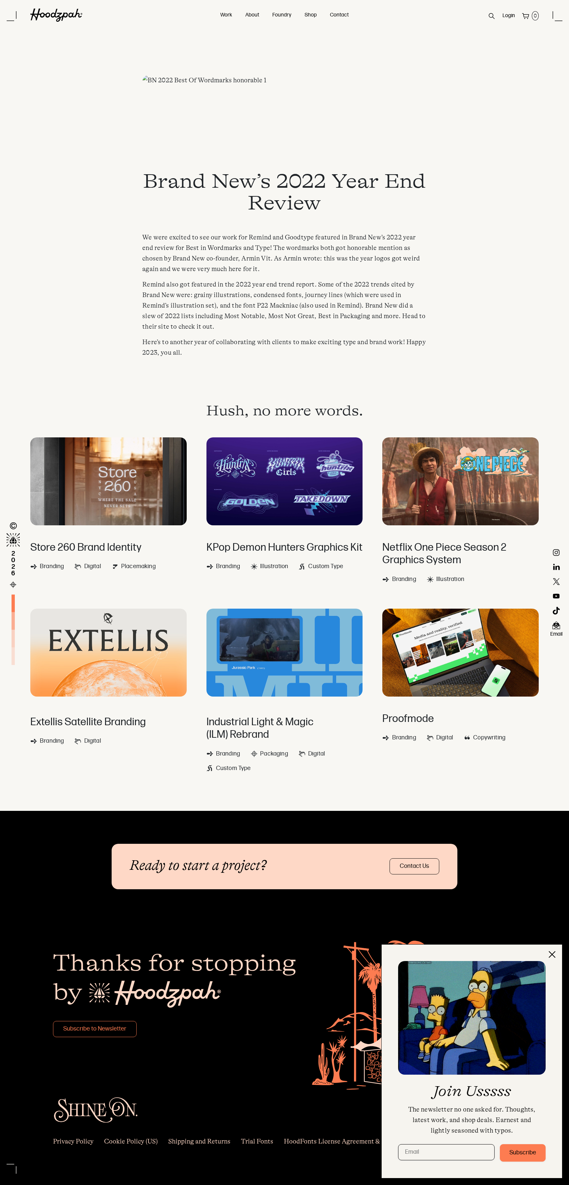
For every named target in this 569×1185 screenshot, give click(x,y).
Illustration (274, 567)
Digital (92, 567)
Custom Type (325, 567)
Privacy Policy (73, 1141)
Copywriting (489, 738)
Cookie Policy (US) (131, 1141)
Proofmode (408, 719)
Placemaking (138, 567)
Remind (260, 237)
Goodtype (299, 237)
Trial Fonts (257, 1141)
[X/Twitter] (556, 581)
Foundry (281, 15)
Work (226, 15)
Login (508, 15)
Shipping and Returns (199, 1141)
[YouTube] (556, 596)
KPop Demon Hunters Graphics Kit (284, 548)
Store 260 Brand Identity (86, 548)
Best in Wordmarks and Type (228, 248)
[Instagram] (556, 552)
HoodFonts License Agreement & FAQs (341, 1141)
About (252, 15)
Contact (339, 15)
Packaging (274, 754)
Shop (311, 15)
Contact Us (414, 866)
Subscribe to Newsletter (94, 1029)
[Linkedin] (556, 567)
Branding (52, 567)
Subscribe (522, 1153)
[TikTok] (556, 610)
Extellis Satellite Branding (88, 722)
